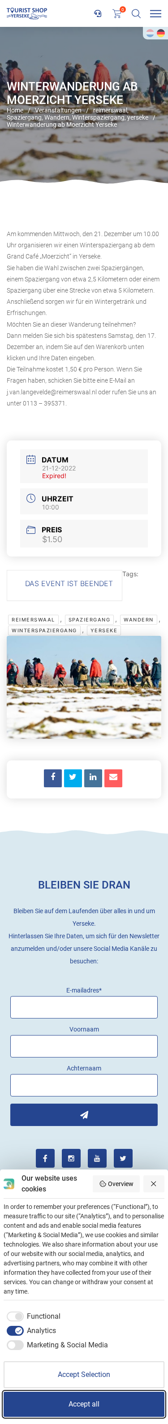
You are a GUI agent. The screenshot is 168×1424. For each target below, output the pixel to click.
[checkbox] (32, 1316)
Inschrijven (84, 1115)
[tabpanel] (84, 105)
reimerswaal (33, 620)
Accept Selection (84, 1374)
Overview (121, 1183)
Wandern (139, 620)
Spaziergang (90, 620)
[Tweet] (73, 778)
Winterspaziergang (44, 630)
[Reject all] (154, 1183)
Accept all (84, 1404)
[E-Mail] (113, 778)
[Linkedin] (93, 778)
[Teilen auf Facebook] (53, 778)
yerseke (104, 630)
